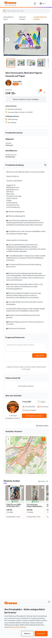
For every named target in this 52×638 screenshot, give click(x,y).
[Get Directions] (43, 439)
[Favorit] (22, 487)
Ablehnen (27, 633)
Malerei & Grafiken (22, 18)
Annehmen (41, 633)
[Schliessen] (49, 601)
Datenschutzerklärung (18, 627)
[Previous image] (7, 40)
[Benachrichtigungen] (35, 3)
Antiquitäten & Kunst (9, 18)
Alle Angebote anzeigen (34, 416)
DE (43, 3)
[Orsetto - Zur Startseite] (10, 3)
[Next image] (45, 40)
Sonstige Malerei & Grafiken (40, 18)
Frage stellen (39, 355)
